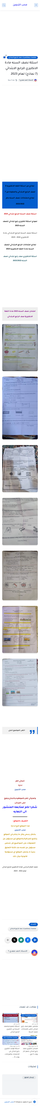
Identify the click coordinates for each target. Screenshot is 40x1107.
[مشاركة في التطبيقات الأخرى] (8, 940)
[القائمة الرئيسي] (36, 5)
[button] (28, 940)
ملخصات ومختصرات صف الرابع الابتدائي (22, 57)
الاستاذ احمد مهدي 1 (26, 80)
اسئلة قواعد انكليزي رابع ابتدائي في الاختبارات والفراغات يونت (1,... (11, 1053)
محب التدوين (20, 5)
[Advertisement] (20, 34)
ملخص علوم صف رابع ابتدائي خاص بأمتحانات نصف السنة (29, 1029)
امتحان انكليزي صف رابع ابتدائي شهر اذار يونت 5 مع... (30, 1051)
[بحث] (4, 5)
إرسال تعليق (29, 1077)
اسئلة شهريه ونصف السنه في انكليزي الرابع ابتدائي (11, 1029)
